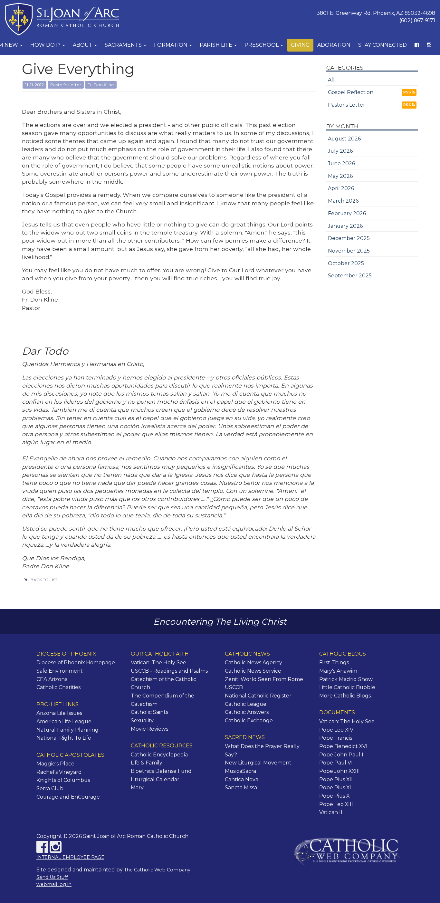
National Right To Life (63, 738)
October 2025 (346, 263)
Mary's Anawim (338, 671)
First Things (334, 662)
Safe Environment (59, 671)
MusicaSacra (240, 771)
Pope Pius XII (336, 779)
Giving (300, 45)
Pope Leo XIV (336, 730)
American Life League (63, 721)
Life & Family (146, 763)
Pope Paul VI (336, 763)
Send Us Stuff (52, 877)
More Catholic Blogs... (346, 696)
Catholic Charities (58, 687)
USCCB (234, 687)
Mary (137, 787)
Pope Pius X (334, 796)
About (83, 45)
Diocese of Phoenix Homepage (75, 662)
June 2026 (341, 163)
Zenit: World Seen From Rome (264, 679)
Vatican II (330, 812)
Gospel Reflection (350, 92)
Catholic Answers (247, 712)
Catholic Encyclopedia (159, 755)
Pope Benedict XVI (343, 746)
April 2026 (341, 188)
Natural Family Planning (67, 730)
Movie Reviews (149, 729)
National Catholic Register (258, 696)
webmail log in (54, 884)
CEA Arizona (52, 679)
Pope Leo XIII (336, 804)
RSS (407, 92)
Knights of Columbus (63, 780)
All (331, 80)
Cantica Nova (241, 779)
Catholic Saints (149, 712)
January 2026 (345, 226)
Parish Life (217, 45)
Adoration (333, 45)
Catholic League (245, 704)
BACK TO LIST (44, 579)
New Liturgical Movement (258, 763)
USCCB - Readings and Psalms (169, 671)
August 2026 (344, 139)
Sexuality (142, 720)
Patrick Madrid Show (346, 679)
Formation (171, 45)
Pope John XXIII (339, 771)
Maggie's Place (55, 764)
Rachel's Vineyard (59, 772)
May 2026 (340, 176)
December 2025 (349, 238)
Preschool (262, 45)
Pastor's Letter (346, 105)
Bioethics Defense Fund (161, 771)
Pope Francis (335, 738)
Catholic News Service (253, 671)
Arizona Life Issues (59, 713)
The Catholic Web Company (157, 870)
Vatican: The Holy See (158, 662)
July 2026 (340, 151)
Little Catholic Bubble (347, 687)
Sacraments (124, 45)
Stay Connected (382, 45)
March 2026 (343, 201)
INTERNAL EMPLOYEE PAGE (70, 857)
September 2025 (350, 276)
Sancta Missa (241, 787)
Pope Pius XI (335, 787)
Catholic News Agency (253, 662)
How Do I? (46, 45)
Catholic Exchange (249, 720)
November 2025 (349, 251)
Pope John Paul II (342, 755)
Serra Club (49, 788)
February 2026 (347, 213)
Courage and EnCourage (68, 797)
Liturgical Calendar (155, 779)
